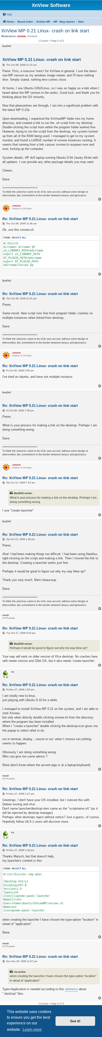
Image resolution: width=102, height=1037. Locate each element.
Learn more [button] (32, 1029)
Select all (19, 237)
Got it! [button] (75, 1021)
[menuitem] (7, 14)
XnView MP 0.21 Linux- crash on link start (45, 30)
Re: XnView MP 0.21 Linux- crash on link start (40, 219)
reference (71, 989)
